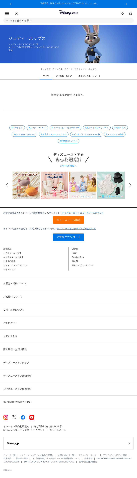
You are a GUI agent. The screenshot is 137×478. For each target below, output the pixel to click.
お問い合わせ (10, 336)
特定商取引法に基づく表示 (48, 426)
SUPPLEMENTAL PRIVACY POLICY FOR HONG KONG (49, 462)
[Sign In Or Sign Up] (16, 14)
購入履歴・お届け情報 (15, 349)
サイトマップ (9, 269)
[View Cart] (130, 13)
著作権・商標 (22, 458)
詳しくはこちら (95, 3)
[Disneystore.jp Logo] (68, 13)
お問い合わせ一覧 (66, 455)
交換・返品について (13, 309)
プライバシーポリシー (89, 455)
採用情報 (89, 458)
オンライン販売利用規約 (16, 426)
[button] (10, 4)
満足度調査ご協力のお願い (17, 402)
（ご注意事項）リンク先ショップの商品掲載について (56, 458)
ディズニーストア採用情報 (17, 389)
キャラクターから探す (13, 257)
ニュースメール (57, 430)
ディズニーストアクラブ (16, 362)
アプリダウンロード (68, 237)
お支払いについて (12, 296)
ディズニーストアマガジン (15, 265)
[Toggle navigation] (7, 13)
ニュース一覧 (9, 455)
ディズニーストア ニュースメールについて (83, 213)
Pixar (74, 253)
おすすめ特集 (9, 261)
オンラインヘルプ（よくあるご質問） (37, 455)
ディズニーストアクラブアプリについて (76, 228)
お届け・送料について (15, 283)
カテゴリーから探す (12, 253)
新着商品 (7, 249)
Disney (75, 249)
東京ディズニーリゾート (83, 265)
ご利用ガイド (10, 323)
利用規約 (7, 458)
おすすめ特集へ (68, 165)
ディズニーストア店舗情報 (17, 375)
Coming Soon (78, 257)
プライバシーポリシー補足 (115, 455)
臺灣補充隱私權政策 (88, 462)
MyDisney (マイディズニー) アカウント (24, 430)
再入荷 (75, 261)
